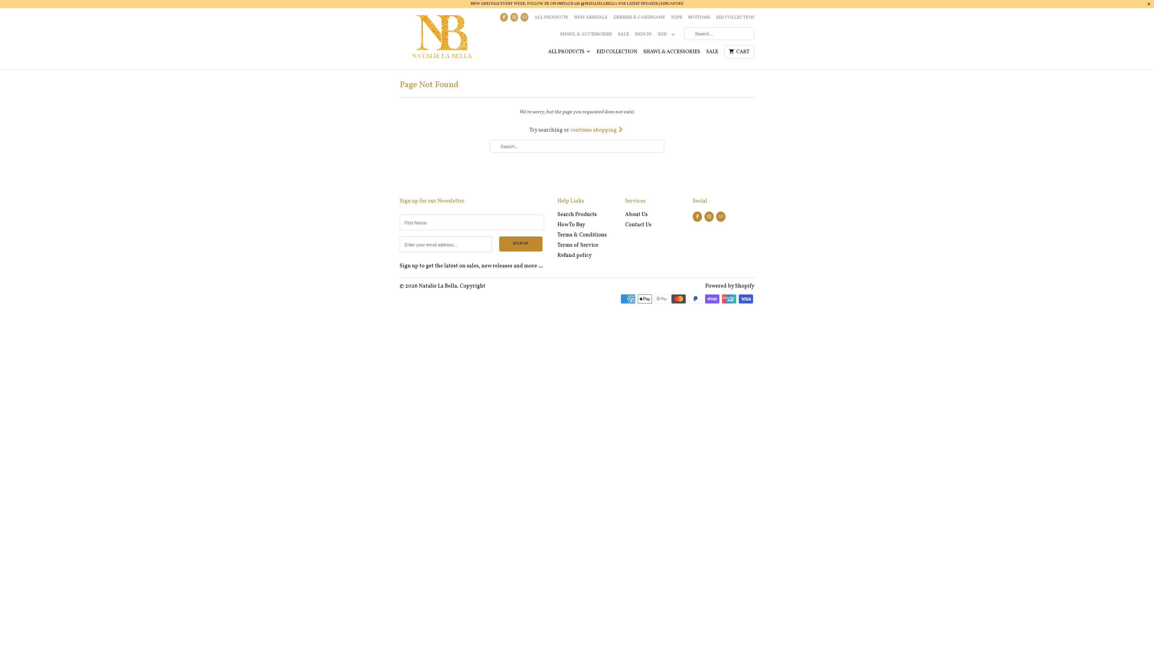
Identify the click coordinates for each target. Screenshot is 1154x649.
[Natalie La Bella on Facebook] (504, 17)
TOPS (676, 17)
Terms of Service (577, 245)
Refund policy (574, 255)
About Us (636, 214)
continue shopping (594, 130)
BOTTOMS (699, 17)
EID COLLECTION (735, 17)
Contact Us (638, 225)
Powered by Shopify (729, 286)
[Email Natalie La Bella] (524, 17)
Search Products (577, 214)
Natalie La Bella (438, 286)
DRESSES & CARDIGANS (639, 17)
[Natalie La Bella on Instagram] (514, 17)
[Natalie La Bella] (442, 39)
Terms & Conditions (582, 235)
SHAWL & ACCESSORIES (586, 34)
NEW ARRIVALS (590, 17)
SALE (623, 34)
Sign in (643, 34)
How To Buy (571, 225)
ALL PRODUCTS (551, 17)
